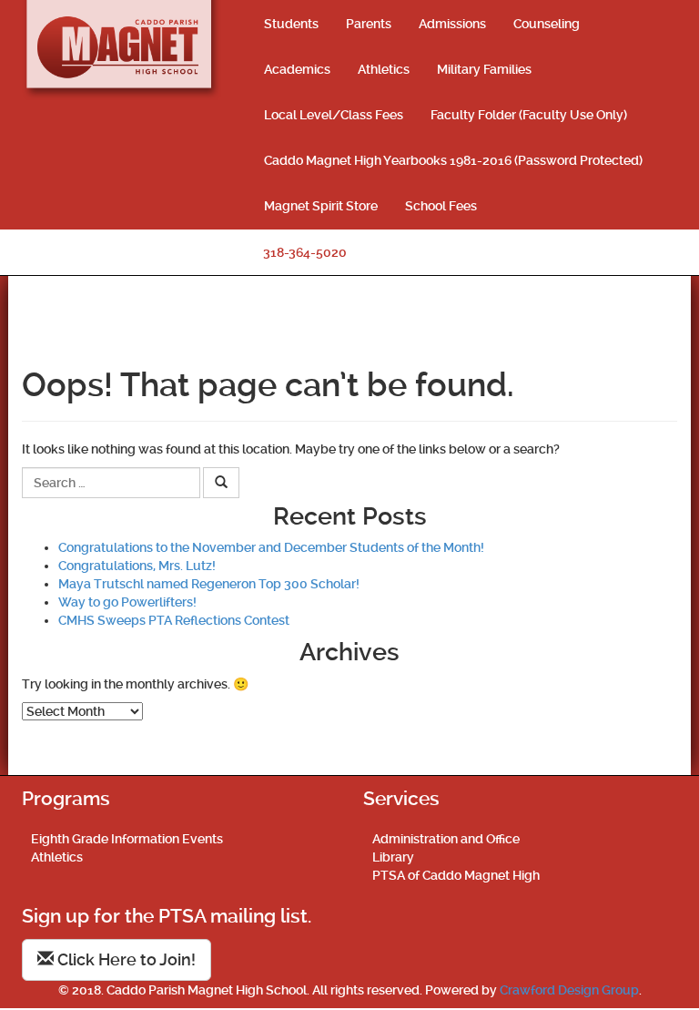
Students (291, 23)
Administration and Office (446, 838)
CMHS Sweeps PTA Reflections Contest (173, 620)
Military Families (484, 69)
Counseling (546, 23)
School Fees (441, 206)
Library (393, 857)
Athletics (384, 69)
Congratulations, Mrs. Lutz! (137, 565)
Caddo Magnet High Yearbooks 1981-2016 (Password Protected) (453, 160)
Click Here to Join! (125, 959)
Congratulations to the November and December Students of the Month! (271, 547)
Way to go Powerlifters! (127, 602)
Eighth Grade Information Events (127, 838)
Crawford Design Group (569, 990)
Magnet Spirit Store (321, 206)
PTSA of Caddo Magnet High (456, 875)
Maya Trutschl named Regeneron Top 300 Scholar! (209, 583)
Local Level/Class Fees (333, 114)
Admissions (452, 23)
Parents (368, 23)
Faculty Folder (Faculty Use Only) (529, 114)
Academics (297, 69)
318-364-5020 (305, 252)
